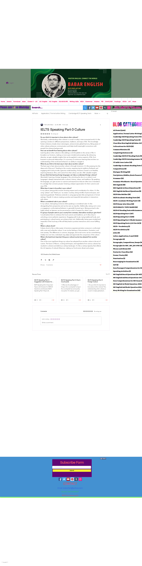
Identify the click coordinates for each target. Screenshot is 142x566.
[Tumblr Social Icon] (105, 107)
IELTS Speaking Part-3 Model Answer (50, 254)
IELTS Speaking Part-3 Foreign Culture (95, 281)
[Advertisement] (49, 11)
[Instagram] (109, 107)
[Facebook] (89, 107)
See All (108, 274)
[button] (107, 113)
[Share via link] (53, 260)
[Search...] (85, 107)
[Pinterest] (101, 107)
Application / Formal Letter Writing (53, 113)
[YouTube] (97, 107)
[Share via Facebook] (41, 260)
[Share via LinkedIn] (49, 260)
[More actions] (100, 125)
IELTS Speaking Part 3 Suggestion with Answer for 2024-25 (43, 281)
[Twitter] (93, 107)
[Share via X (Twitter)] (45, 260)
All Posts (35, 113)
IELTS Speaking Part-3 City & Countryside (70, 281)
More (96, 113)
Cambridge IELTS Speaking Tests (80, 113)
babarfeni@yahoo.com (73, 488)
